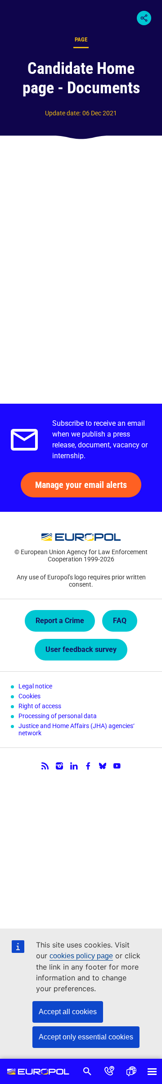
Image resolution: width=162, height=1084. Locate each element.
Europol (38, 1071)
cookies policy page (81, 956)
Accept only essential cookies (86, 1037)
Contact (110, 1071)
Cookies (29, 696)
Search (87, 1071)
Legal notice (35, 686)
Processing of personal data (57, 716)
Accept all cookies (68, 1012)
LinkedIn (74, 766)
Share (144, 18)
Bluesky (102, 766)
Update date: (63, 113)
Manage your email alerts (81, 484)
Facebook (88, 766)
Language (131, 1071)
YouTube (117, 766)
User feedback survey (81, 649)
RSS (45, 766)
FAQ (119, 620)
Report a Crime (60, 620)
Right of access (39, 706)
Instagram (59, 766)
